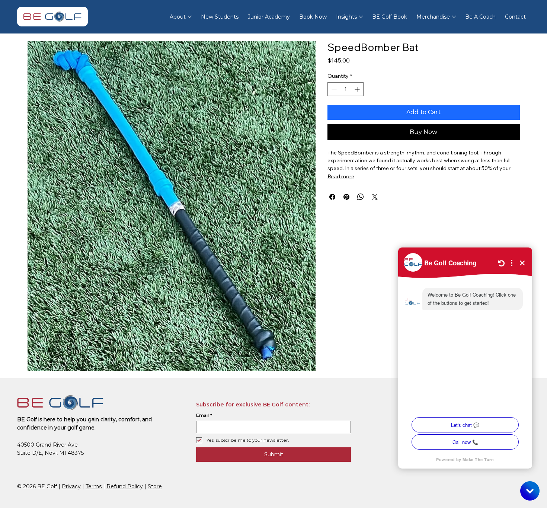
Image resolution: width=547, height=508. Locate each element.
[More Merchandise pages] (454, 17)
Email (204, 415)
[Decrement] (333, 89)
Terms (94, 486)
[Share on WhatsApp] (360, 196)
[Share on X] (374, 196)
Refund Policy (124, 486)
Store (155, 486)
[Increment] (357, 89)
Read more (340, 176)
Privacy (71, 486)
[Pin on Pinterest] (346, 196)
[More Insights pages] (361, 17)
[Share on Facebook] (332, 196)
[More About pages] (190, 17)
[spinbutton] (345, 89)
